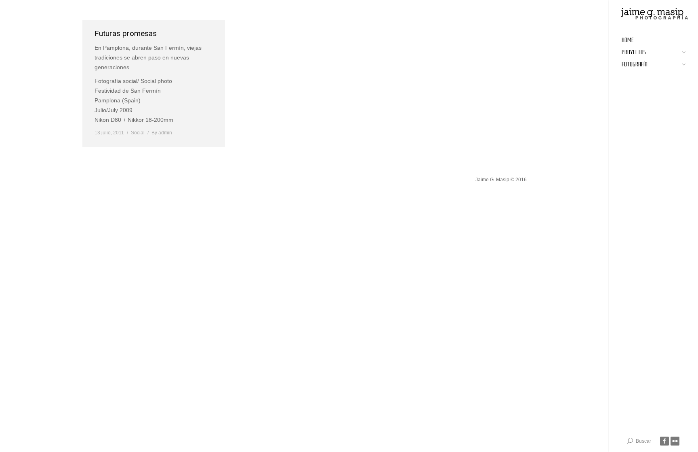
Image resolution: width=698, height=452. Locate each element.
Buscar (643, 441)
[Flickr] (675, 441)
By (161, 133)
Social (138, 133)
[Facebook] (664, 441)
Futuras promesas (126, 33)
